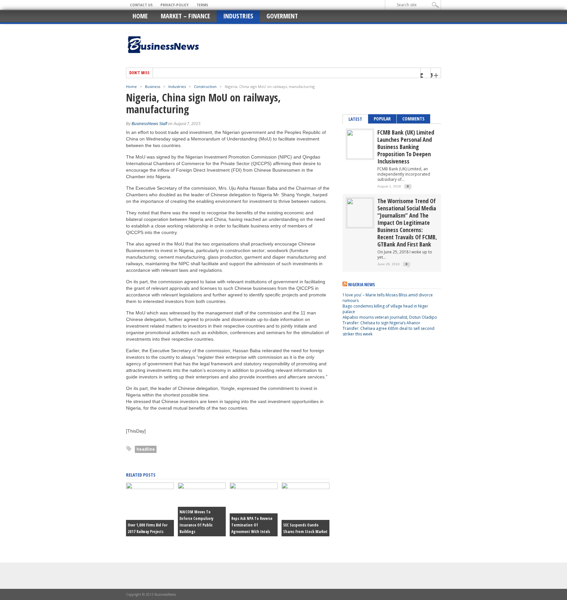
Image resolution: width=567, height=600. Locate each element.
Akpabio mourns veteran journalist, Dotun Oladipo (390, 317)
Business (152, 86)
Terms (202, 5)
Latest (355, 119)
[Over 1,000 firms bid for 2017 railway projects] (150, 487)
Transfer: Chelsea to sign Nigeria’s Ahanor (381, 323)
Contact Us (141, 5)
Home (140, 15)
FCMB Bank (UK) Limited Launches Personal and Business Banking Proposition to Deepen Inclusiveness (405, 147)
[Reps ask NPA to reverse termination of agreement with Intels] (254, 487)
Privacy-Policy (174, 5)
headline (145, 449)
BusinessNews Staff (149, 123)
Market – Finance (185, 15)
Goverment (282, 15)
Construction (205, 86)
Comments (413, 119)
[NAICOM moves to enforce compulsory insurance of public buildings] (202, 487)
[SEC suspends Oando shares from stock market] (305, 487)
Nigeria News (361, 284)
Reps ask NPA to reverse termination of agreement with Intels (251, 525)
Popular (382, 119)
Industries (238, 15)
